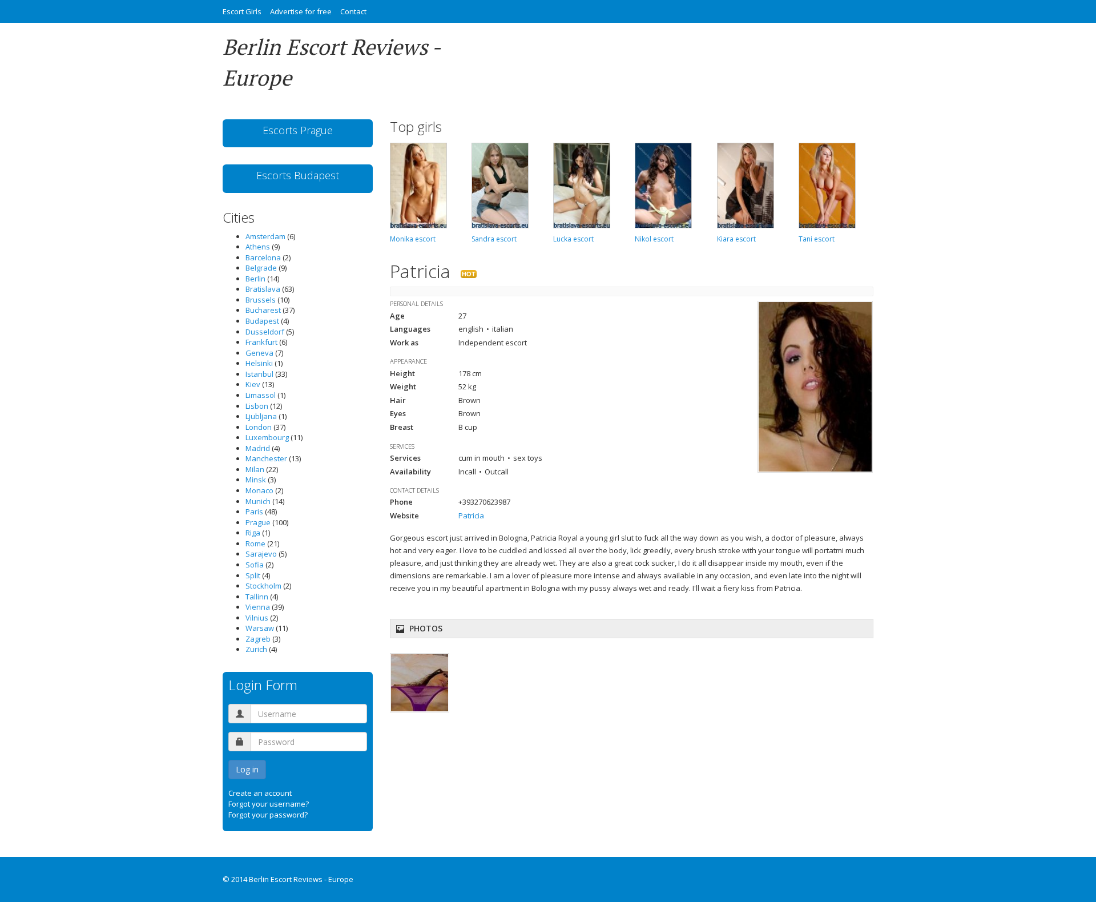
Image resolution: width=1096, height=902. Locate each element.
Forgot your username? (268, 804)
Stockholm (263, 586)
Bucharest (263, 310)
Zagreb (258, 639)
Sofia (254, 564)
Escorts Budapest (297, 175)
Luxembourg (267, 437)
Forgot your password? (268, 815)
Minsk (255, 479)
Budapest (262, 321)
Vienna (257, 607)
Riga (252, 532)
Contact (353, 11)
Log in (247, 769)
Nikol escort (654, 239)
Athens (257, 246)
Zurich (256, 649)
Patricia (471, 515)
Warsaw (259, 628)
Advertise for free (301, 11)
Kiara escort (736, 239)
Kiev (252, 384)
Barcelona (263, 257)
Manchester (266, 458)
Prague (258, 522)
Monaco (259, 490)
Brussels (260, 300)
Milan (254, 469)
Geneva (259, 353)
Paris (254, 511)
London (258, 427)
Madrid (257, 448)
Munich (258, 501)
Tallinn (256, 596)
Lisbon (256, 406)
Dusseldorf (264, 332)
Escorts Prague (298, 130)
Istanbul (259, 374)
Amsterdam (265, 236)
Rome (255, 543)
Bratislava (262, 289)
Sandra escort (494, 239)
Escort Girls (242, 11)
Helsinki (259, 363)
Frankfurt (261, 342)
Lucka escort (573, 239)
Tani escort (817, 239)
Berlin (255, 278)
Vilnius (256, 618)
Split (252, 575)
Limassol (260, 395)
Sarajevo (261, 554)
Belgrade (261, 268)
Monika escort (413, 239)
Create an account (260, 793)
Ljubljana (261, 416)
